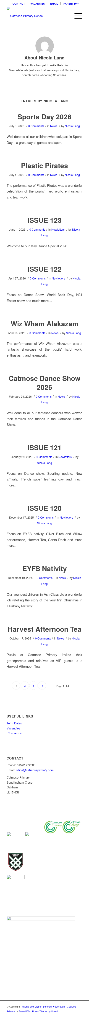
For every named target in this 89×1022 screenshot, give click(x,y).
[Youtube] (79, 1016)
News (53, 126)
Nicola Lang (72, 126)
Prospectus (14, 733)
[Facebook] (65, 1016)
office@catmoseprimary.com (35, 770)
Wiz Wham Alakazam (45, 323)
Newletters (58, 229)
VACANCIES (37, 3)
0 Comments (36, 126)
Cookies (71, 1006)
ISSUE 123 (45, 220)
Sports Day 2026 (44, 116)
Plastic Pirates (44, 165)
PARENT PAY (71, 3)
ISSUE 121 (45, 447)
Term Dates (14, 723)
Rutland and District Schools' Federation (43, 1006)
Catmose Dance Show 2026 (44, 382)
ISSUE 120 (45, 508)
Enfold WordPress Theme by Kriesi (38, 1011)
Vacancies (13, 728)
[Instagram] (72, 1016)
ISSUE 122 (45, 269)
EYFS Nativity (44, 568)
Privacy (11, 1011)
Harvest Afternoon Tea (44, 629)
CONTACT (19, 3)
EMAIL (54, 3)
